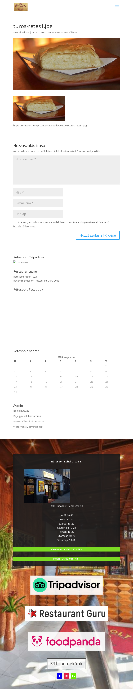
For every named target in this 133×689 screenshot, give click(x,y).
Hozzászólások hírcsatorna (28, 421)
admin (25, 32)
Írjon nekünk (69, 664)
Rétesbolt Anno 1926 (25, 276)
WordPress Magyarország (27, 426)
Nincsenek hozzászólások (62, 32)
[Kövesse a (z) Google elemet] (73, 676)
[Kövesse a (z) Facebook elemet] (59, 676)
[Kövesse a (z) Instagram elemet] (66, 676)
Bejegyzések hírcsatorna (27, 416)
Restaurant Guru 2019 (47, 280)
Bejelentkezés (21, 410)
